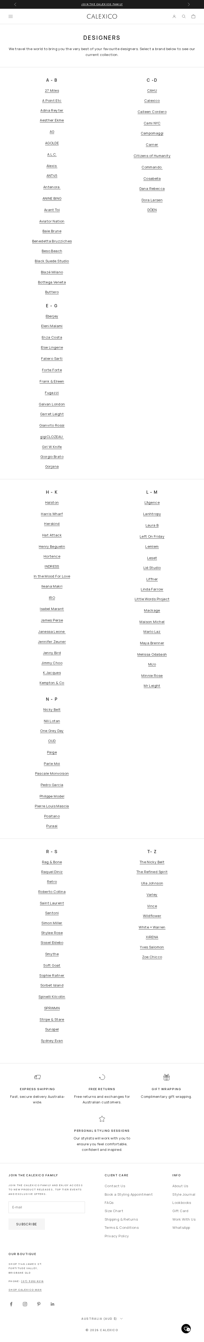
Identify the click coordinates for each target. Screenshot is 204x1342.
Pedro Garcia (52, 784)
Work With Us (184, 1219)
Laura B (152, 525)
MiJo (152, 664)
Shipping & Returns (121, 1219)
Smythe (52, 953)
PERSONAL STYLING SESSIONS (102, 1131)
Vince (152, 906)
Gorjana (52, 466)
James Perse (52, 620)
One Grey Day (52, 730)
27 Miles (52, 90)
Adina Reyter (51, 110)
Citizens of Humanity (152, 155)
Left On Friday (152, 536)
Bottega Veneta (52, 282)
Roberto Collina (52, 891)
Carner (152, 144)
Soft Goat (52, 965)
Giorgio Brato (51, 456)
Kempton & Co (52, 682)
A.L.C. (52, 154)
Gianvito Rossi (51, 425)
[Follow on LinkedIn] (52, 1304)
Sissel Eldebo (52, 942)
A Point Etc (51, 100)
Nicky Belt (52, 709)
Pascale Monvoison (52, 773)
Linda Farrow (152, 589)
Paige (52, 752)
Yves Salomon (152, 947)
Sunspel (52, 1029)
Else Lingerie (52, 347)
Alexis (52, 165)
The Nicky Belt (152, 861)
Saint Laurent (52, 903)
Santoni (52, 912)
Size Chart (114, 1210)
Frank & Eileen (52, 381)
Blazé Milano (52, 272)
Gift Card (180, 1210)
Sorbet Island (51, 985)
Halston (52, 502)
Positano (52, 816)
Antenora (52, 187)
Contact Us (115, 1185)
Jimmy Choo (51, 662)
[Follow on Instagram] (25, 1304)
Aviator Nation (51, 221)
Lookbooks (181, 1202)
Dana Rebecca (152, 188)
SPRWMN (52, 1008)
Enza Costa (52, 337)
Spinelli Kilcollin (52, 996)
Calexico (152, 100)
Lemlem (152, 546)
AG (52, 131)
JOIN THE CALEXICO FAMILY (102, 4)
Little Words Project (152, 599)
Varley (152, 894)
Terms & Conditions (122, 1227)
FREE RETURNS (102, 1089)
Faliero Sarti (51, 358)
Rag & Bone (52, 861)
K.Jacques (52, 672)
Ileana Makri (52, 586)
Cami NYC (152, 123)
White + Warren (152, 927)
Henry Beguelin (52, 546)
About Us (180, 1185)
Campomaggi (152, 133)
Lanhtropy (152, 513)
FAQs (109, 1202)
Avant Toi (52, 209)
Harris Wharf (52, 513)
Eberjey (52, 316)
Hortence (52, 556)
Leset (152, 557)
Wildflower (152, 915)
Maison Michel (151, 621)
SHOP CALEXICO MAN (25, 1289)
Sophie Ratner (51, 975)
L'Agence (152, 502)
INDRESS (52, 566)
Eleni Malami (52, 325)
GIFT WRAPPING (166, 1089)
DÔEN (152, 209)
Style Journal (183, 1194)
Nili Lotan (52, 720)
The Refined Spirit (152, 871)
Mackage (152, 610)
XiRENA (152, 937)
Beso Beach (52, 250)
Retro (52, 881)
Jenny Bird (52, 652)
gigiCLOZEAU (52, 436)
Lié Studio (152, 567)
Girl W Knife (52, 446)
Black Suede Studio (52, 260)
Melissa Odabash (152, 654)
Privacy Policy (117, 1236)
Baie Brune (51, 231)
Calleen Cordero (152, 111)
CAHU (152, 90)
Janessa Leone (51, 631)
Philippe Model (52, 796)
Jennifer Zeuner (52, 641)
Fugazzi (52, 392)
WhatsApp (181, 1227)
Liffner (152, 579)
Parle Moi (52, 763)
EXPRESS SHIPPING (37, 1089)
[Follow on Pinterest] (38, 1304)
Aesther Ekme (52, 120)
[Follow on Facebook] (11, 1304)
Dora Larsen (152, 200)
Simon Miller (51, 922)
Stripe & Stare (52, 1019)
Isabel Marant (52, 608)
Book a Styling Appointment (129, 1194)
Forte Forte (52, 369)
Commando (152, 167)
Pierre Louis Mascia (52, 806)
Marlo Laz (152, 631)
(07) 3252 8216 (32, 1281)
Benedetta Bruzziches (52, 241)
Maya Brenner (152, 643)
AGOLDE (52, 143)
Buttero (52, 292)
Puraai (51, 825)
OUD (52, 740)
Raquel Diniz (52, 871)
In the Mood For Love (52, 576)
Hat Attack (52, 535)
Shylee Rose (52, 932)
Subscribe (26, 1224)
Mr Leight (152, 685)
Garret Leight (52, 413)
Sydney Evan (52, 1040)
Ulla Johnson (152, 883)
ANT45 (52, 175)
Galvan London (52, 404)
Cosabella (152, 178)
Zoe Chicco (152, 956)
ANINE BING (52, 198)
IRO (52, 597)
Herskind (52, 523)
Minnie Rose (152, 675)
